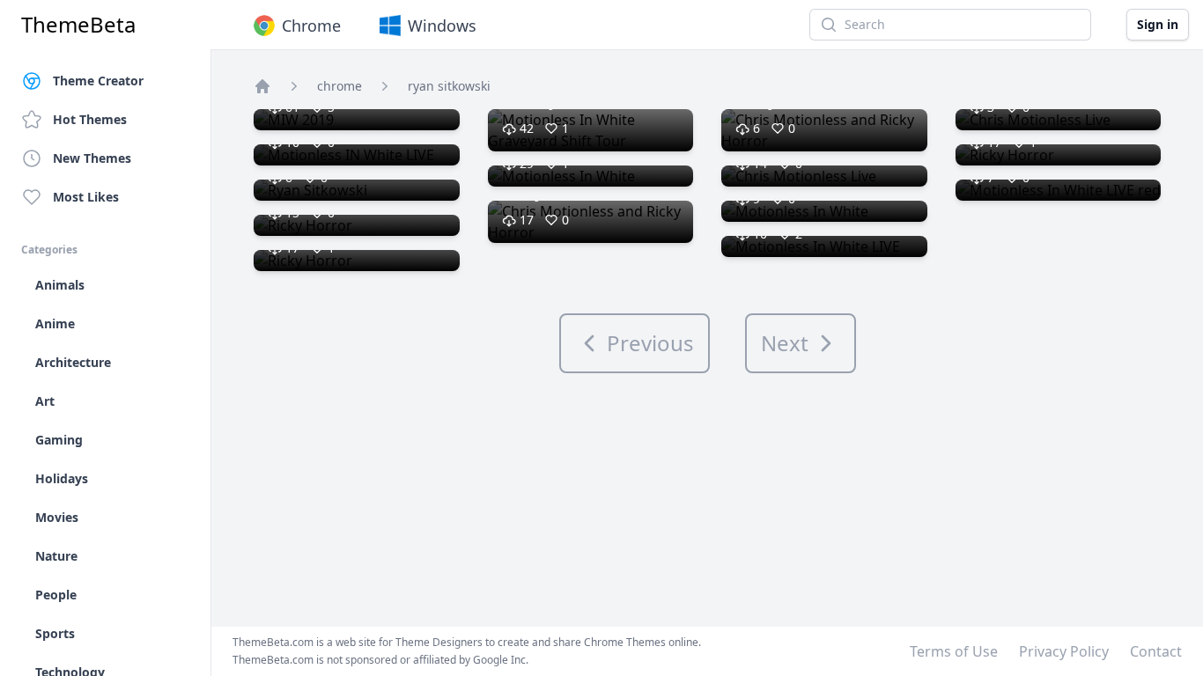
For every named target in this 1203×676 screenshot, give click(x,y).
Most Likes (86, 196)
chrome (339, 85)
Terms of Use (954, 651)
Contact (1156, 651)
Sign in (1157, 24)
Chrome (311, 25)
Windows (442, 25)
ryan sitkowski (449, 85)
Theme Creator (98, 80)
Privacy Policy (1064, 651)
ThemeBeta (78, 25)
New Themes (92, 158)
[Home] (262, 86)
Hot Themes (90, 119)
